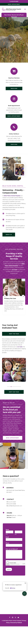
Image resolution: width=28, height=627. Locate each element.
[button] (24, 593)
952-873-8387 (12, 502)
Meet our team (14, 392)
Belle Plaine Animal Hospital (12, 195)
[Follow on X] (15, 617)
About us (9, 234)
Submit (9, 569)
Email (8, 537)
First (7, 534)
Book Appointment (14, 4)
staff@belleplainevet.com (15, 505)
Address (10, 488)
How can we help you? (12, 549)
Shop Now (14, 144)
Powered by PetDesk (16, 622)
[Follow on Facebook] (10, 617)
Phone (7, 543)
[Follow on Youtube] (18, 617)
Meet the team (14, 333)
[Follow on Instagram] (12, 617)
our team (14, 269)
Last (16, 534)
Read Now (14, 88)
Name (8, 529)
